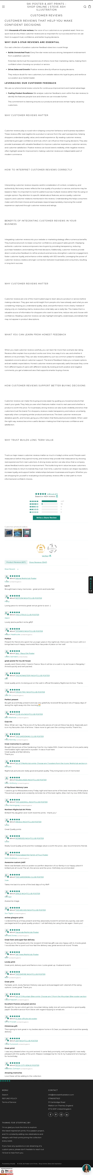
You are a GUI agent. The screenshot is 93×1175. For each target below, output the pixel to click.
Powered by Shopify (8, 1163)
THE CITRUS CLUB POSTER (27, 615)
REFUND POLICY (9, 1098)
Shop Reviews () (38, 562)
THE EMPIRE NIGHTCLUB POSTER (30, 974)
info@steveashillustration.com (61, 1095)
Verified (45, 556)
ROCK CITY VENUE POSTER (27, 1065)
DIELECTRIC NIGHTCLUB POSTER (30, 692)
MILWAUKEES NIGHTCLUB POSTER (30, 780)
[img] (46, 494)
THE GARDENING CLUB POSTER (29, 736)
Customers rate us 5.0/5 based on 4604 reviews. (32, 1081)
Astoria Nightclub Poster (25, 578)
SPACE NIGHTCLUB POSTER (27, 893)
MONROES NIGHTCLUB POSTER (29, 838)
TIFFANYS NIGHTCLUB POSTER (29, 631)
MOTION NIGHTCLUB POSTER (28, 598)
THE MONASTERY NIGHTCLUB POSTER (32, 675)
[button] (34, 501)
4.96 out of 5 (52, 494)
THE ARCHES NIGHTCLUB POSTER (30, 910)
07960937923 (54, 1098)
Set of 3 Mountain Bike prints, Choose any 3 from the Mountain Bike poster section (50, 996)
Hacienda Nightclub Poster (27, 932)
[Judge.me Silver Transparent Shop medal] (52, 548)
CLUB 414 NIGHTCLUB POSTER (29, 714)
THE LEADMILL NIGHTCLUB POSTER (31, 802)
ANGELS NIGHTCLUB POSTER (28, 822)
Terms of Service (9, 1102)
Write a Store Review (46, 518)
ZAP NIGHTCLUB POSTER (26, 1041)
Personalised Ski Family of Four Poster (31, 855)
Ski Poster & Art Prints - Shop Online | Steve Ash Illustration (46, 6)
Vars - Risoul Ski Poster (24, 653)
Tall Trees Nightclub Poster (27, 954)
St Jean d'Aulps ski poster (26, 1019)
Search (5, 1095)
